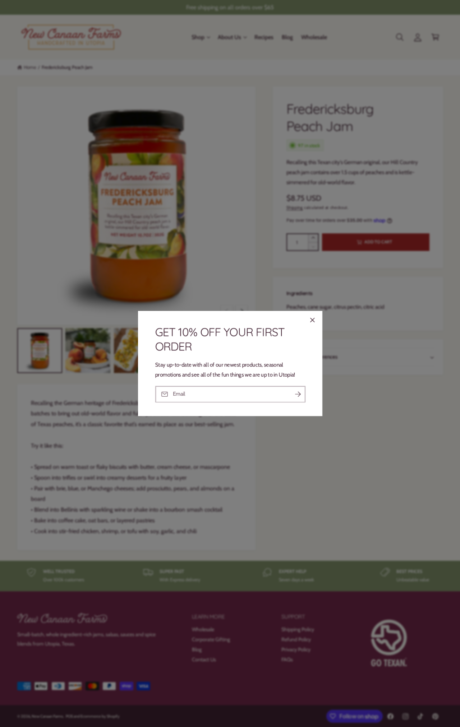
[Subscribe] (297, 394)
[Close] (312, 320)
